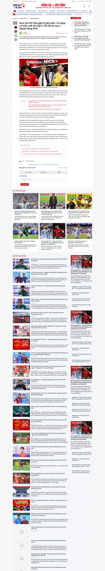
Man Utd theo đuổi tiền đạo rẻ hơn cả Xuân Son (82, 354)
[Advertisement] (99, 549)
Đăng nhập (88, 1)
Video (89, 6)
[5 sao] (67, 168)
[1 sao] (58, 168)
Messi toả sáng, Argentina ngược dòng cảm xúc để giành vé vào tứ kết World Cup (25, 212)
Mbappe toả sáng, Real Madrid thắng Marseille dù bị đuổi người (81, 404)
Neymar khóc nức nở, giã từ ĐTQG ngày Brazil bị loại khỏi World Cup (78, 212)
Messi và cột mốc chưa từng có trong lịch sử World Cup (77, 241)
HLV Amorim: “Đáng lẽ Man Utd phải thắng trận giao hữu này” (81, 471)
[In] (15, 39)
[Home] (15, 27)
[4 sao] (65, 168)
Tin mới (84, 5)
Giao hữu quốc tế (78, 423)
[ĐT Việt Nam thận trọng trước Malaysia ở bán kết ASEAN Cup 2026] (21, 465)
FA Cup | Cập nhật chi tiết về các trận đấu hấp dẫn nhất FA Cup (81, 259)
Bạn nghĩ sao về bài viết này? (27, 167)
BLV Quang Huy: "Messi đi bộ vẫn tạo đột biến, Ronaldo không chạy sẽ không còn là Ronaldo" (52, 242)
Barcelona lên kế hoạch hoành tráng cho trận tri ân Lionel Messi (44, 109)
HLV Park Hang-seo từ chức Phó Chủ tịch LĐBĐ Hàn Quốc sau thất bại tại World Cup (51, 212)
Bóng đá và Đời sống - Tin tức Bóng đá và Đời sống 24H (43, 164)
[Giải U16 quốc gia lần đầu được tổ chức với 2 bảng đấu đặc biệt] (21, 411)
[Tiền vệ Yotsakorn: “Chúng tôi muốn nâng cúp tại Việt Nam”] (21, 290)
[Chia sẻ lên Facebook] (15, 31)
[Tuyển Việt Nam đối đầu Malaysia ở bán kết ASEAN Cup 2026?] (21, 545)
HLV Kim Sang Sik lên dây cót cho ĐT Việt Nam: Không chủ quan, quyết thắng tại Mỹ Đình (49, 353)
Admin (25, 32)
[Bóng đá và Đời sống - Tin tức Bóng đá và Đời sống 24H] (19, 6)
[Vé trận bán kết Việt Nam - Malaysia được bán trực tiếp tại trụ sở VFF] (21, 344)
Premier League (78, 312)
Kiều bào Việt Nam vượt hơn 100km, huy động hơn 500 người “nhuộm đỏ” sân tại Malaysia (48, 367)
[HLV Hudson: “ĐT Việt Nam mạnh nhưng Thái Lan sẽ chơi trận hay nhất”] (21, 304)
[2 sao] (61, 168)
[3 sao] (63, 168)
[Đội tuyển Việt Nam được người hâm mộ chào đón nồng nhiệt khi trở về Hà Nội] (21, 558)
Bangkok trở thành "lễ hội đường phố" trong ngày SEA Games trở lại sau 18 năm (82, 287)
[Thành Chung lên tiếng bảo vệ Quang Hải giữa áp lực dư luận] (21, 451)
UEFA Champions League (81, 367)
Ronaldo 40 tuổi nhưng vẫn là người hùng (80, 293)
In (59, 172)
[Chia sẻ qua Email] (15, 35)
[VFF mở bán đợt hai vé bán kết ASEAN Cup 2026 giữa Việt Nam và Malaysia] (21, 424)
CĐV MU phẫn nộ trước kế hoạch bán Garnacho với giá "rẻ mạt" (81, 299)
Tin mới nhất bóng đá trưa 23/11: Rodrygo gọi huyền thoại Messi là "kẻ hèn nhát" (42, 154)
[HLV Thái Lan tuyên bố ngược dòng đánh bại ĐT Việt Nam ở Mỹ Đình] (21, 263)
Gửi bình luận (24, 184)
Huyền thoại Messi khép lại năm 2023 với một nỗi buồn (35, 148)
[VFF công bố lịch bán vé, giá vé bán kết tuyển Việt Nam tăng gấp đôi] (21, 478)
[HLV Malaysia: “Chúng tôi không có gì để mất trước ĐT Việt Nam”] (21, 384)
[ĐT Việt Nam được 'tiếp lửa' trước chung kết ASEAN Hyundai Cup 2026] (21, 317)
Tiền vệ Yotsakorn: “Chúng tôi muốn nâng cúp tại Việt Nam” (46, 14)
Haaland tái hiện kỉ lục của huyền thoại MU (81, 305)
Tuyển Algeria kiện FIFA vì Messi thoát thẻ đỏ (24, 241)
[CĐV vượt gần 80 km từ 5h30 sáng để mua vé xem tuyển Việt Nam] (21, 531)
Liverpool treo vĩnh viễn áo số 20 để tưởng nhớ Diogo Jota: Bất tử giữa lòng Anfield (81, 410)
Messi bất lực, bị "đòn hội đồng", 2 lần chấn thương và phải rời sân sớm (39, 151)
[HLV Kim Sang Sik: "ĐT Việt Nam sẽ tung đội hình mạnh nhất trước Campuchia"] (21, 518)
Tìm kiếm (90, 14)
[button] (74, 1)
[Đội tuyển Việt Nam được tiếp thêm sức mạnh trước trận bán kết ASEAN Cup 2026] (21, 331)
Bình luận (15, 23)
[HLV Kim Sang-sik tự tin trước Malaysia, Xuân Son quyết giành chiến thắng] (21, 398)
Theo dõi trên (59, 33)
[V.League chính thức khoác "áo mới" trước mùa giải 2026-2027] (21, 505)
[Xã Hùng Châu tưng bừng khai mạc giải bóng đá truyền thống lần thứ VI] (21, 491)
